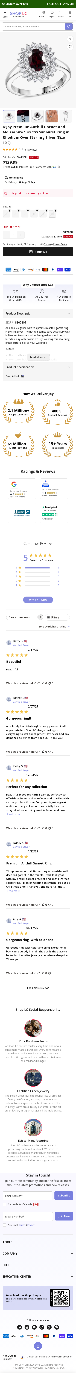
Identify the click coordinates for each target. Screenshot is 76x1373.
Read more (13, 814)
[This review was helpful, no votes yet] (43, 683)
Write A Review (38, 600)
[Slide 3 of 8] (37, 116)
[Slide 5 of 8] (66, 116)
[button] (58, 167)
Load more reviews (38, 988)
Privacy (30, 1225)
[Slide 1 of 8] (9, 116)
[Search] (69, 26)
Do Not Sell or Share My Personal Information (49, 1356)
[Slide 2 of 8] (23, 116)
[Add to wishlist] (70, 47)
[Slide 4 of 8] (51, 116)
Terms (22, 1225)
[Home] (23, 14)
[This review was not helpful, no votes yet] (49, 683)
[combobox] (34, 26)
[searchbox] (21, 617)
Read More (36, 357)
